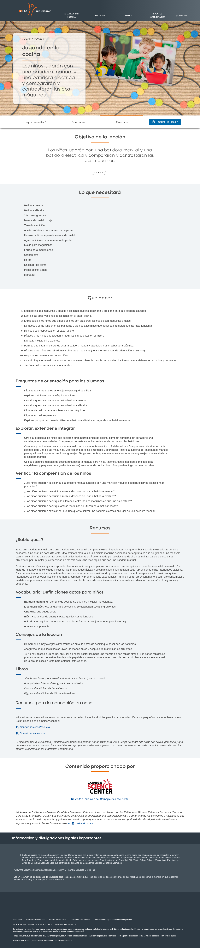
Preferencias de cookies (80, 920)
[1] (69, 822)
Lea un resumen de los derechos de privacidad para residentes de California (50, 877)
